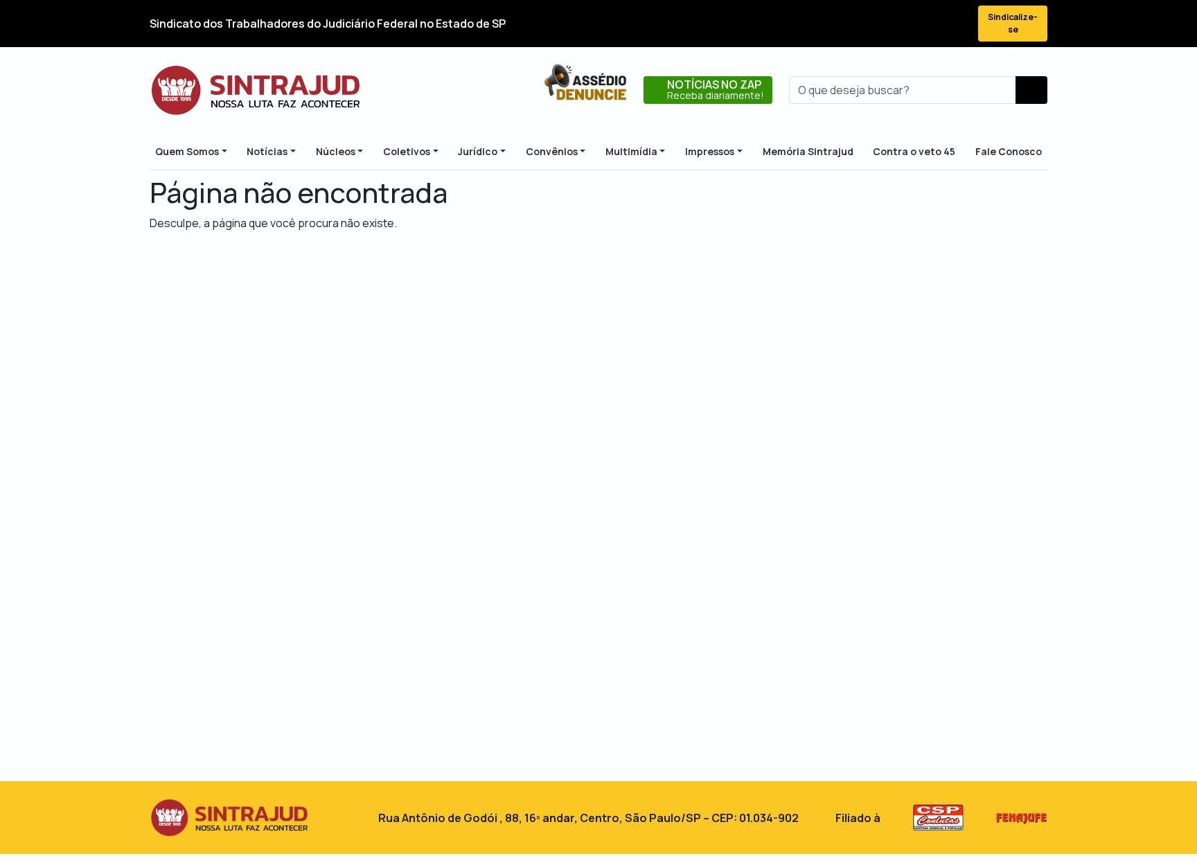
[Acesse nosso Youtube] (929, 23)
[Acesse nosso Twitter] (879, 23)
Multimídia (631, 151)
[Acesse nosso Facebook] (854, 23)
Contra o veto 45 (914, 151)
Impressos (709, 151)
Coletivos (406, 151)
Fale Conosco (1008, 151)
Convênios (552, 151)
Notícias (267, 151)
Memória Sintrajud (808, 151)
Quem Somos (187, 151)
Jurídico (477, 151)
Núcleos (335, 151)
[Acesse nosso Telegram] (954, 23)
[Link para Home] (256, 90)
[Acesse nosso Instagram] (904, 23)
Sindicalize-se (1013, 23)
